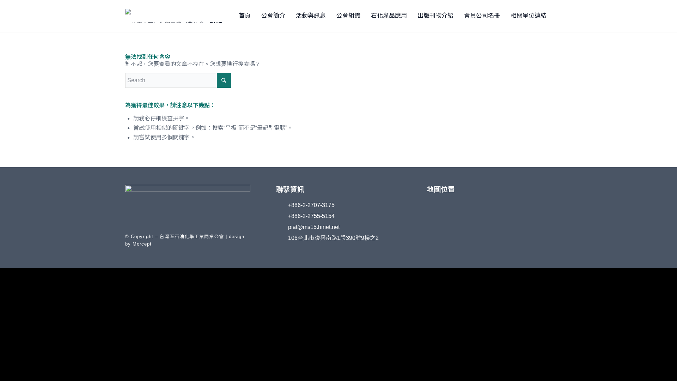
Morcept (142, 244)
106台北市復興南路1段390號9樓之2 (333, 238)
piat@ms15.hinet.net (314, 227)
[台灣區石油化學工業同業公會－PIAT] (183, 16)
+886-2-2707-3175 (311, 205)
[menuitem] (244, 16)
